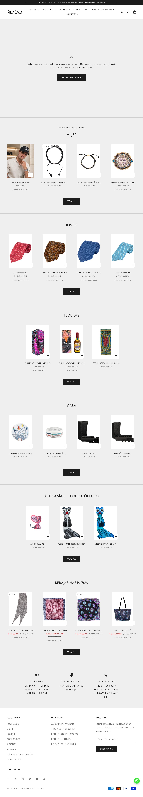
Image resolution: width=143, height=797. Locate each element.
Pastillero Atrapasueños (54, 453)
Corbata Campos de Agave (88, 272)
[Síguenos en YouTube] (37, 778)
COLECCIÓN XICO (84, 496)
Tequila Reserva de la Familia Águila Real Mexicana (71, 363)
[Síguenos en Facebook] (8, 778)
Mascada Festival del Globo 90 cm (88, 630)
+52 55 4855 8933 (106, 685)
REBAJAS (86, 9)
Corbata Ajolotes (122, 272)
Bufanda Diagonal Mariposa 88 (20, 630)
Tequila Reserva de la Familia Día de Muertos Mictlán (37, 363)
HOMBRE (53, 9)
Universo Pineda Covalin (103, 9)
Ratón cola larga (37, 544)
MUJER (45, 9)
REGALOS (76, 9)
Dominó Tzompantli (122, 453)
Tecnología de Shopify (35, 789)
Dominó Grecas (88, 453)
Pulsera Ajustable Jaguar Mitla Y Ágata (54, 182)
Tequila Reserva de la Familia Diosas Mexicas (105, 363)
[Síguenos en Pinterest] (29, 778)
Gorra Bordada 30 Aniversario (20, 182)
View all (71, 201)
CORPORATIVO (72, 14)
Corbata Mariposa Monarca (54, 272)
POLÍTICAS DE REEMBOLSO (64, 734)
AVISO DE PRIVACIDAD (62, 724)
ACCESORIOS (65, 9)
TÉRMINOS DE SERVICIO (63, 729)
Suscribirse (106, 748)
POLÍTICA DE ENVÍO (61, 739)
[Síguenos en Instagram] (22, 778)
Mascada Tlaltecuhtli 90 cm (54, 630)
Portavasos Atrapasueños (20, 453)
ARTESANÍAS (54, 496)
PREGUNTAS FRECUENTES (64, 744)
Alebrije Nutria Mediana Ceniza (71, 544)
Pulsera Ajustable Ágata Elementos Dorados (88, 182)
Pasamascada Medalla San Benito (122, 182)
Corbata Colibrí (20, 272)
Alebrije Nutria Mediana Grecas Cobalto (105, 544)
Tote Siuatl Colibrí (123, 630)
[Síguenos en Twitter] (15, 778)
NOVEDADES (35, 9)
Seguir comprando (71, 77)
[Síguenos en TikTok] (44, 778)
